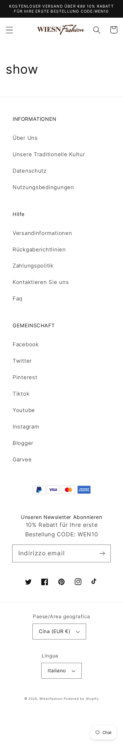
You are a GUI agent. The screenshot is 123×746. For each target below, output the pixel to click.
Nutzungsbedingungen (43, 187)
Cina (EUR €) (54, 631)
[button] (9, 30)
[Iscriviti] (102, 553)
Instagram (26, 426)
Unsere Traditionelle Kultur (49, 154)
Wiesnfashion (50, 698)
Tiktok (21, 394)
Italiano (57, 671)
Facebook (26, 344)
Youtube (24, 410)
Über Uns (25, 138)
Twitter (22, 361)
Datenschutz (30, 171)
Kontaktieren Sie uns (41, 282)
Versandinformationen (42, 233)
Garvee (22, 459)
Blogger (23, 443)
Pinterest (25, 377)
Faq (17, 298)
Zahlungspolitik (33, 265)
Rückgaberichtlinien (39, 249)
